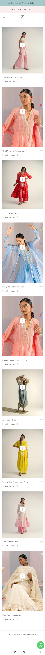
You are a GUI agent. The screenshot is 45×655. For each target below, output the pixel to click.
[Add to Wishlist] (41, 77)
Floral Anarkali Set (9, 213)
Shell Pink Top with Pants (12, 77)
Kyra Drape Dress (9, 420)
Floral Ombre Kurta (10, 542)
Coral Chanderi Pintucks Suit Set (15, 151)
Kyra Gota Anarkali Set (11, 615)
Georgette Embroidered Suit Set (14, 287)
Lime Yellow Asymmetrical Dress (15, 482)
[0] (13, 652)
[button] (42, 16)
